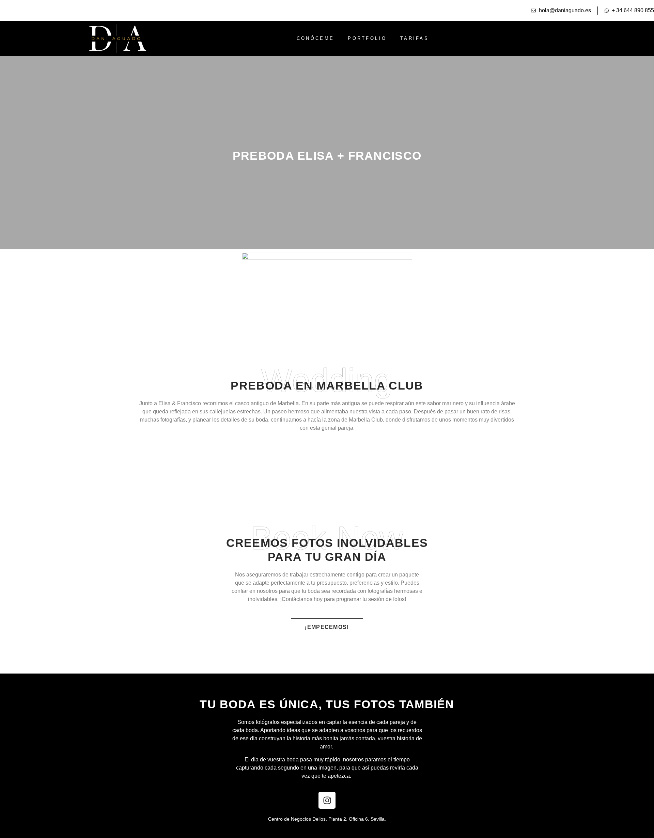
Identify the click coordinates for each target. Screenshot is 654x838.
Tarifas (414, 38)
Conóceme (315, 38)
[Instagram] (327, 800)
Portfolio (367, 38)
